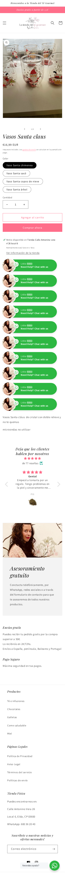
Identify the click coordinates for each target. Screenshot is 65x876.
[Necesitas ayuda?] (54, 866)
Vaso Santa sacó (16, 173)
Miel (9, 733)
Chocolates (13, 709)
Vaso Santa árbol (16, 189)
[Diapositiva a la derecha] (40, 129)
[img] (32, 458)
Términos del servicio (19, 772)
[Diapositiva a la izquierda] (25, 129)
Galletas (12, 717)
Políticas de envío (17, 780)
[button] (4, 23)
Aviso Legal (13, 764)
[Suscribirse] (54, 849)
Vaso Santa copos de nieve (22, 181)
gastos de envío (29, 149)
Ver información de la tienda (23, 252)
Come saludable (16, 725)
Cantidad (7, 197)
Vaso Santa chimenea (19, 165)
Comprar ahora (32, 227)
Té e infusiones (16, 701)
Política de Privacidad (19, 756)
